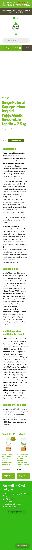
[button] (13, 48)
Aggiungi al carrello (16, 141)
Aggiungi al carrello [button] (6, 476)
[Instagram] (18, 18)
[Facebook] (14, 18)
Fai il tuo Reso (22, 545)
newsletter (22, 2)
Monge (5, 97)
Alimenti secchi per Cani (19, 129)
